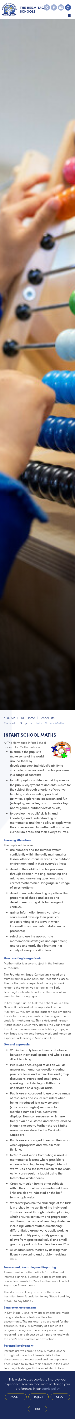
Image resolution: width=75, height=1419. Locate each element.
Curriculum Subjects (18, 723)
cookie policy (51, 1388)
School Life (47, 718)
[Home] (24, 9)
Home (31, 718)
